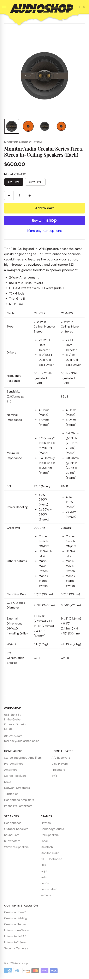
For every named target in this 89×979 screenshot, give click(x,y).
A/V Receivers (61, 757)
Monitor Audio (50, 853)
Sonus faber (49, 889)
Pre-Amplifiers (13, 764)
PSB (43, 865)
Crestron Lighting (15, 918)
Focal (44, 841)
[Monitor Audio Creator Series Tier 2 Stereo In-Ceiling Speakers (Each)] (11, 126)
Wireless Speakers (16, 847)
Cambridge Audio (52, 829)
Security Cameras (16, 948)
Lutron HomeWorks (17, 930)
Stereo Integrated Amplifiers (23, 757)
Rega (44, 871)
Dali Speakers (50, 835)
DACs (7, 782)
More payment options (44, 230)
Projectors (58, 770)
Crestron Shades (15, 924)
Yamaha (46, 895)
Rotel (44, 877)
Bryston (46, 823)
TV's (54, 776)
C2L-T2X (13, 182)
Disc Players (60, 764)
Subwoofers (12, 841)
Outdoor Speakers (16, 829)
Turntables (11, 794)
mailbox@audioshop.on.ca (21, 741)
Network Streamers (17, 788)
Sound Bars (11, 835)
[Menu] (4, 7)
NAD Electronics (51, 859)
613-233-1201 (13, 736)
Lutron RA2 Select (16, 942)
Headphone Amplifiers (19, 800)
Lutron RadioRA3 (15, 936)
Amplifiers (10, 770)
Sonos (45, 883)
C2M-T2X (35, 182)
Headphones (12, 823)
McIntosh (47, 847)
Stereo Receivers (15, 776)
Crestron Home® (15, 912)
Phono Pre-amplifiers (18, 806)
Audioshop (21, 963)
